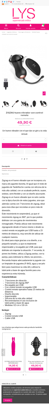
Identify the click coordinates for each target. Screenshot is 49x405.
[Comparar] (13, 358)
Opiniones (5, 174)
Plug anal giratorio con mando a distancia (36, 362)
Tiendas (18, 1)
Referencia (19, 119)
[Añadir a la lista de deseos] (13, 151)
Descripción (6, 166)
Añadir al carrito (26, 145)
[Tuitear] (24, 159)
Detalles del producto (9, 170)
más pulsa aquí (8, 396)
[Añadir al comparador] (36, 151)
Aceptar (7, 400)
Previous (3, 352)
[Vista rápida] (16, 358)
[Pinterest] (27, 159)
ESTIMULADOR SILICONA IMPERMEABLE (13, 362)
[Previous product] (45, 33)
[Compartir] (21, 159)
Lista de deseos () (18, 4)
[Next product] (46, 33)
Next (46, 352)
